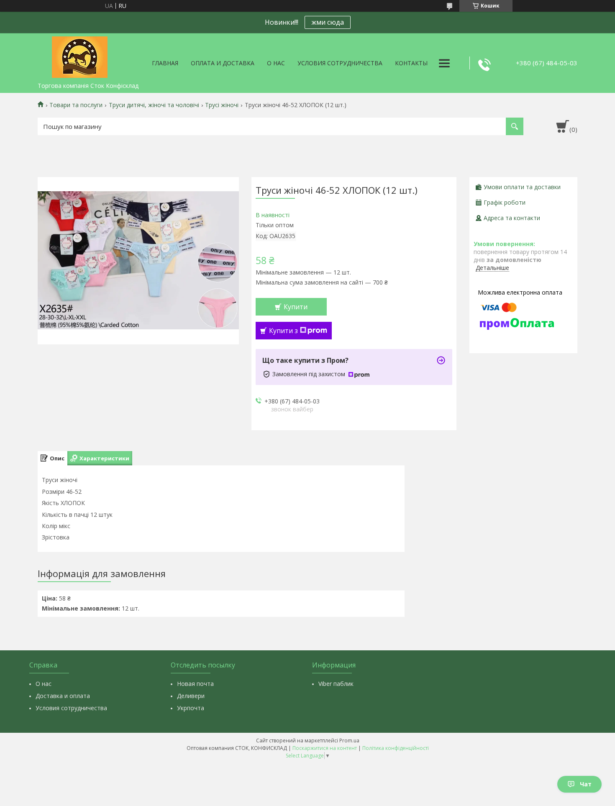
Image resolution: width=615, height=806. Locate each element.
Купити (296, 306)
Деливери (191, 696)
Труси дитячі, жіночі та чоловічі (154, 105)
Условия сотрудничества (339, 63)
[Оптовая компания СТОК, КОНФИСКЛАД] (79, 55)
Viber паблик (336, 684)
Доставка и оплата (63, 696)
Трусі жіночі (221, 105)
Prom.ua (349, 740)
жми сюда (327, 22)
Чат (586, 784)
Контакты (411, 63)
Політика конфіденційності (395, 748)
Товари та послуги (75, 105)
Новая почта (195, 684)
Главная (165, 63)
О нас (276, 63)
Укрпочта (190, 708)
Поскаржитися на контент (324, 748)
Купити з (283, 330)
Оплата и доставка (222, 63)
